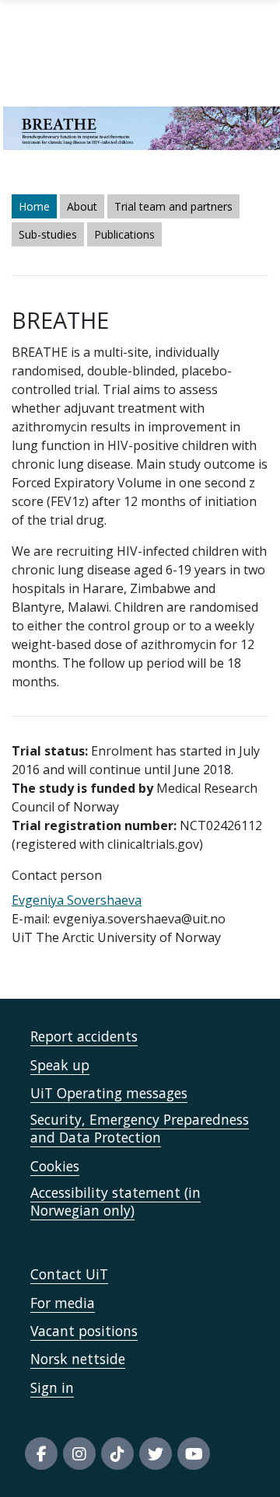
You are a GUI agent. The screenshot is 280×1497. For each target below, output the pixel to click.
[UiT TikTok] (117, 1453)
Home (34, 206)
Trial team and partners (173, 206)
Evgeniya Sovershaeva (77, 900)
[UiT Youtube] (193, 1453)
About (82, 206)
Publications (124, 234)
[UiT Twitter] (155, 1453)
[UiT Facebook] (41, 1453)
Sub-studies (48, 234)
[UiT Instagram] (79, 1453)
